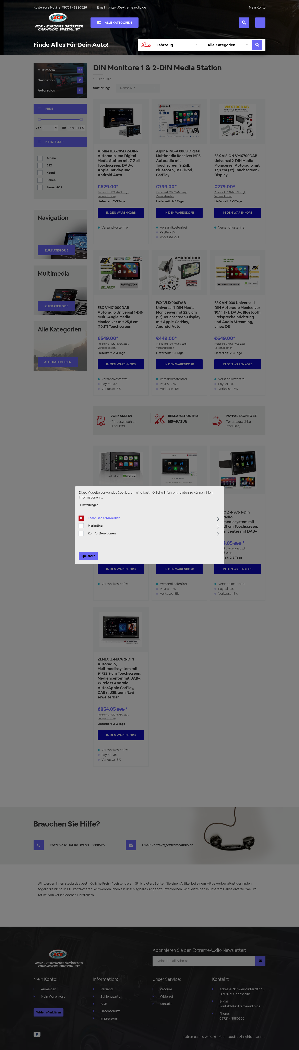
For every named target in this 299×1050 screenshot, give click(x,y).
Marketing (95, 526)
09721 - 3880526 (74, 7)
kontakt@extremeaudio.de (126, 7)
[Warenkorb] (260, 22)
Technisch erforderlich (104, 518)
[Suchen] (244, 22)
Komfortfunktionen (102, 533)
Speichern (88, 556)
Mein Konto (257, 7)
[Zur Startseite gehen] (59, 22)
